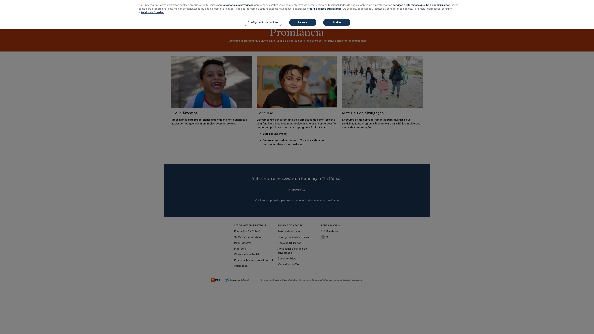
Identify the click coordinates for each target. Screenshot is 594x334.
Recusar (303, 22)
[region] (297, 14)
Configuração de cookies (263, 22)
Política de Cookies (152, 12)
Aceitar (336, 22)
